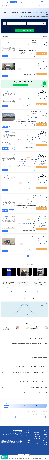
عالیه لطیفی (34, 91)
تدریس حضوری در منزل (41, 305)
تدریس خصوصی (44, 401)
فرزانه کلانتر (35, 195)
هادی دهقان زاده (34, 61)
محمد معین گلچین (33, 111)
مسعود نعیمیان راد (33, 153)
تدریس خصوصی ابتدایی (8, 436)
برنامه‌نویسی (21, 5)
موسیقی (12, 5)
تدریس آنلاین (43, 303)
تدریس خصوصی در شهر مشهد (36, 401)
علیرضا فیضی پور (34, 236)
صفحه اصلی (38, 2)
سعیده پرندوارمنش (33, 175)
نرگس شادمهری (34, 131)
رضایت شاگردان (34, 2)
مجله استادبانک (44, 442)
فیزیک (32, 5)
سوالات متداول (45, 440)
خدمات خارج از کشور (28, 2)
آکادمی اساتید (36, 436)
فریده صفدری (34, 40)
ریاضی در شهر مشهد (29, 401)
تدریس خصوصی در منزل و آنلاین (12, 434)
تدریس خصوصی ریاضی (4, 435)
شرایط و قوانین (44, 444)
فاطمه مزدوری (34, 215)
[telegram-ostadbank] (26, 450)
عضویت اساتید (36, 432)
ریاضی (35, 5)
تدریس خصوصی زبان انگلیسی (17, 436)
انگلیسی (38, 5)
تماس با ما (45, 438)
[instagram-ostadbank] (24, 450)
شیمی (29, 5)
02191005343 (42, 449)
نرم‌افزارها (16, 5)
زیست (25, 5)
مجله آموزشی (37, 434)
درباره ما (46, 436)
